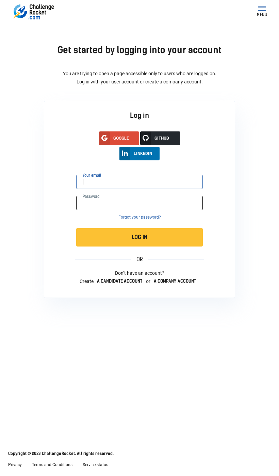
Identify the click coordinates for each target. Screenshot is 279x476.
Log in (139, 237)
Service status (95, 464)
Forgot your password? (139, 217)
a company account (175, 281)
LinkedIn (143, 153)
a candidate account (120, 281)
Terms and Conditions (52, 464)
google (121, 138)
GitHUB (161, 138)
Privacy (15, 464)
